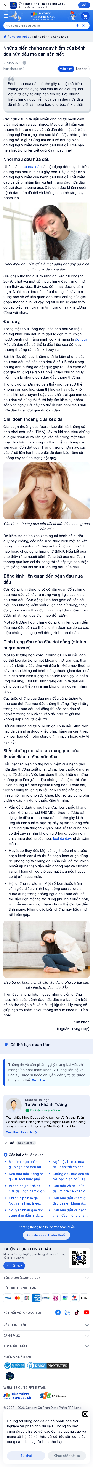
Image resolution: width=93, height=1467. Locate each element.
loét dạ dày (62, 838)
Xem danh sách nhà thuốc (46, 1235)
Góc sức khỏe (19, 36)
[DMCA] (48, 1365)
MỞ (84, 5)
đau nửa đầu (31, 167)
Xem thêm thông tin (20, 1132)
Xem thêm (40, 1080)
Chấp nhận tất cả (67, 1455)
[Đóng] (5, 5)
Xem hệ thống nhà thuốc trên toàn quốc (47, 1227)
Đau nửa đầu (26, 1142)
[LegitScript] (25, 1376)
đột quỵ (81, 339)
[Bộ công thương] (14, 1365)
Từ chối (26, 1455)
